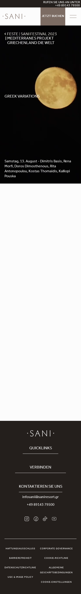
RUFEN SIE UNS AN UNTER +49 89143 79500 (61, 4)
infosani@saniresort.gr (40, 497)
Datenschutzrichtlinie (20, 568)
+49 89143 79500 (40, 505)
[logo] (14, 16)
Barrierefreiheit (20, 558)
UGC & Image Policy (20, 577)
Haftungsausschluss (20, 549)
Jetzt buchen (53, 16)
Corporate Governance (56, 549)
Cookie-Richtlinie (56, 558)
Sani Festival (42, 212)
